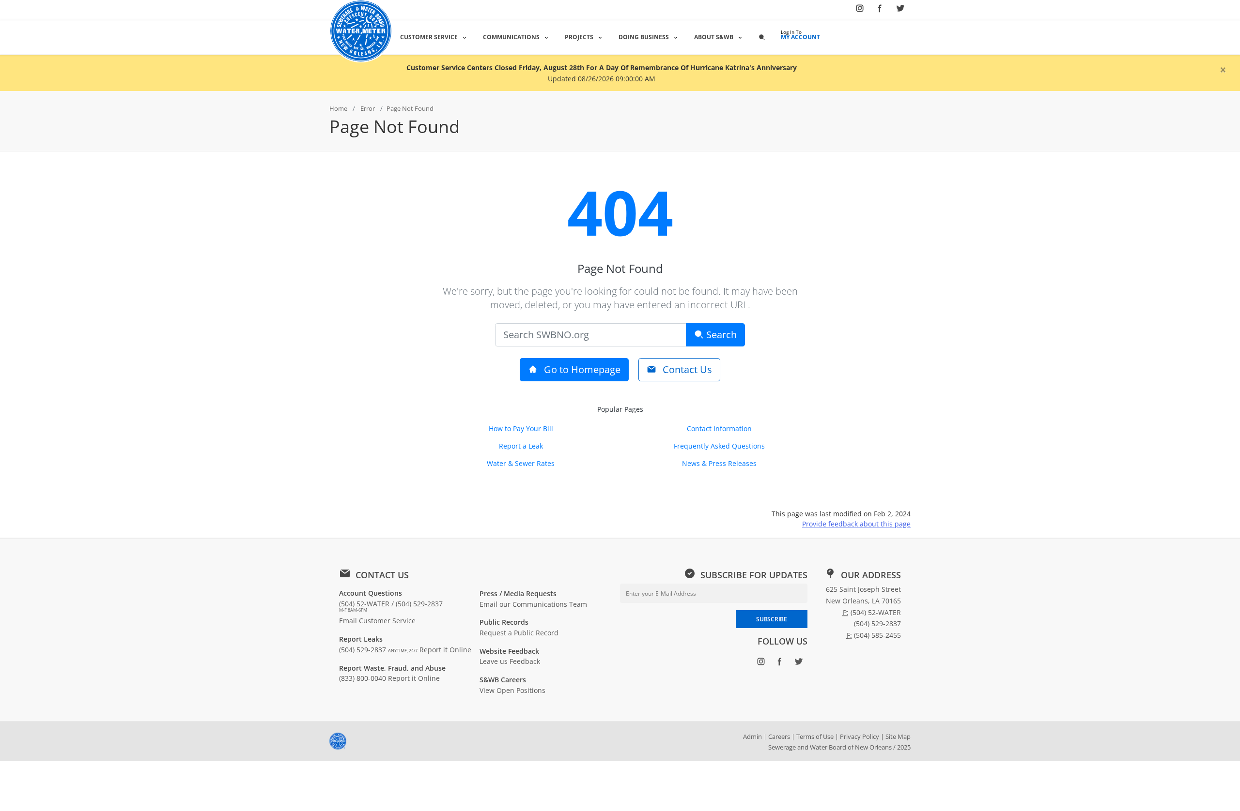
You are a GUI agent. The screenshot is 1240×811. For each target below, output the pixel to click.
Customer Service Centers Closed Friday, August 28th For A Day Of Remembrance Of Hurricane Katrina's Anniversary (601, 67)
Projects (579, 37)
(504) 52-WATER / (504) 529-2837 (391, 606)
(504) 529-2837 (378, 649)
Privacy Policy (859, 736)
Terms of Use (815, 736)
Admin (752, 736)
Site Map (898, 736)
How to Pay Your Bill (521, 428)
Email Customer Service (377, 620)
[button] (762, 36)
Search (720, 334)
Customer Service (429, 37)
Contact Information (719, 428)
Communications (511, 37)
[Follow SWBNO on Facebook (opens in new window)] (880, 10)
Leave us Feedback (510, 661)
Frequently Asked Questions (719, 446)
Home (338, 108)
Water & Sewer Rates (521, 463)
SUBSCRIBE (771, 619)
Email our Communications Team (533, 604)
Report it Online (445, 649)
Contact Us (686, 369)
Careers (779, 736)
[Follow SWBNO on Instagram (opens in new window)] (860, 10)
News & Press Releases (719, 463)
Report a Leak (521, 446)
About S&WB (713, 37)
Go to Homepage (581, 369)
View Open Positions (512, 690)
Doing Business (644, 37)
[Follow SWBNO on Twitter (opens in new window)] (900, 10)
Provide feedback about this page (856, 523)
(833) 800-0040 (362, 678)
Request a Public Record (519, 632)
